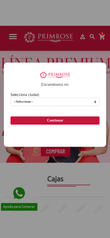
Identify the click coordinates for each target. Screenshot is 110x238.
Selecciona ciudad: (25, 95)
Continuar (55, 120)
